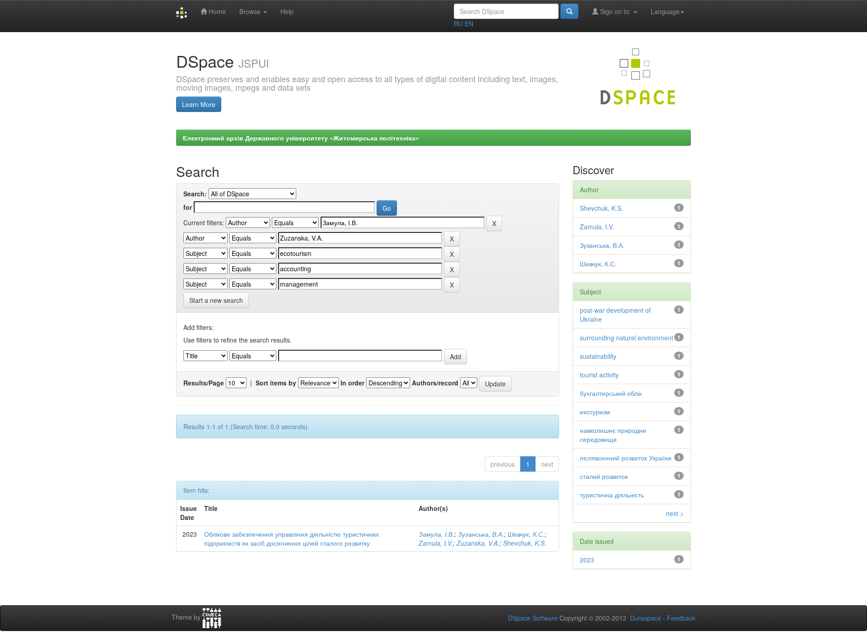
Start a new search (216, 300)
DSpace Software (533, 617)
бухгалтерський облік (611, 393)
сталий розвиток (604, 476)
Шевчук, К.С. (526, 533)
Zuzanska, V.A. (478, 542)
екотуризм (595, 411)
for (187, 207)
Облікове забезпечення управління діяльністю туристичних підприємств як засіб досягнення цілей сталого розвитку (291, 538)
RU (458, 23)
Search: (195, 193)
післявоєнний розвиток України (625, 457)
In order (352, 382)
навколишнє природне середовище (613, 435)
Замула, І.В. (436, 533)
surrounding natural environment (626, 337)
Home (216, 11)
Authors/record (435, 382)
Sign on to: (615, 11)
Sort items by (276, 382)
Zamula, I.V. (436, 542)
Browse (250, 11)
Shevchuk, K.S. (524, 542)
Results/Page (203, 382)
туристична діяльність (612, 494)
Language (665, 11)
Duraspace (645, 617)
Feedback (681, 617)
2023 (587, 559)
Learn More (198, 104)
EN (469, 23)
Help (287, 11)
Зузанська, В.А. (481, 533)
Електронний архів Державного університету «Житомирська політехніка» (301, 137)
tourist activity (599, 374)
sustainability (598, 356)
